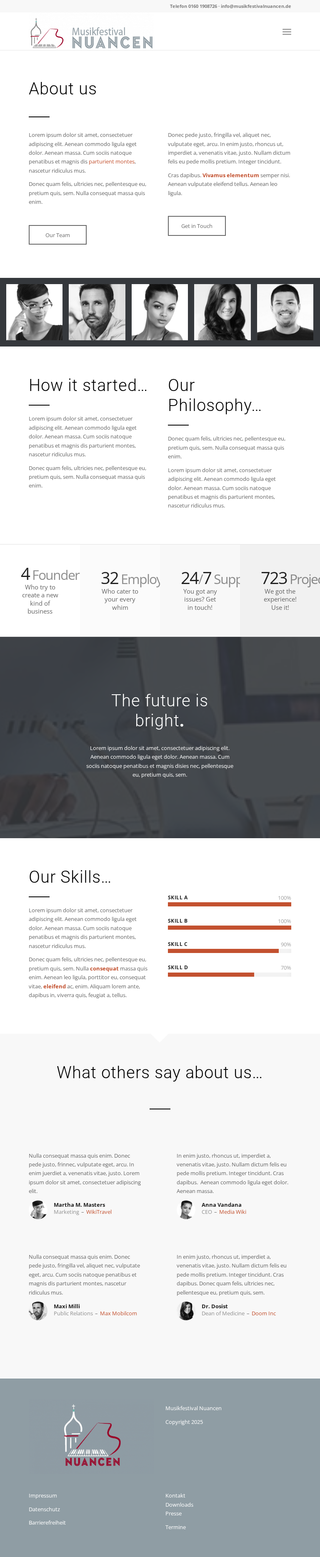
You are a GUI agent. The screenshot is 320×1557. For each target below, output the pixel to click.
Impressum (43, 1495)
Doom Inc (264, 1313)
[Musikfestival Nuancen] (91, 31)
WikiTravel (99, 1211)
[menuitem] (286, 31)
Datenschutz (44, 1509)
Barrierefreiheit (47, 1522)
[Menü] (286, 31)
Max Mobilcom (118, 1313)
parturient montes (112, 161)
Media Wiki (232, 1211)
